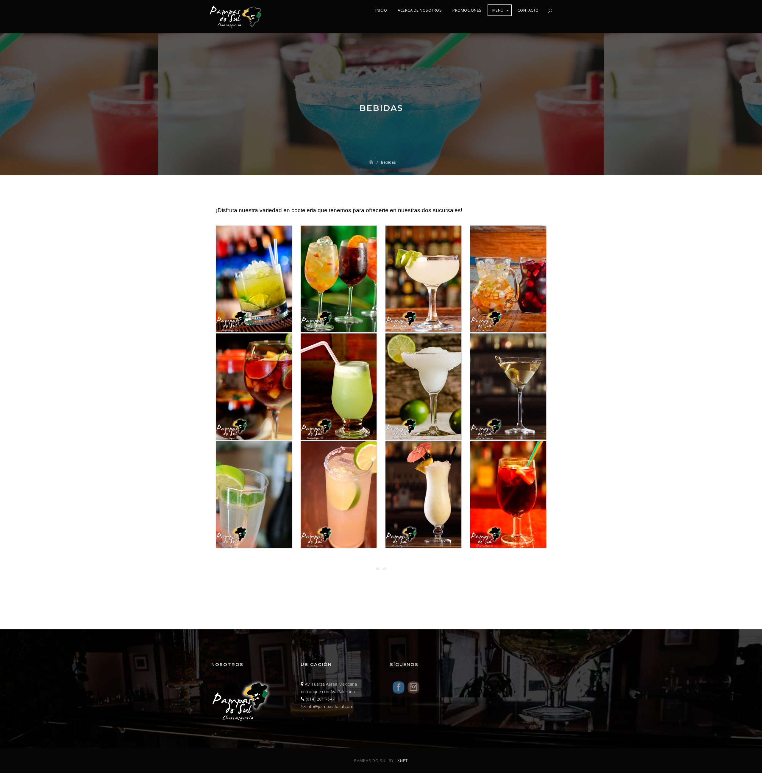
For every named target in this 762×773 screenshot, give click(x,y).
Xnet (402, 760)
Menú (498, 10)
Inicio (381, 10)
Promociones (467, 10)
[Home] (371, 162)
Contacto (528, 10)
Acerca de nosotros (420, 10)
